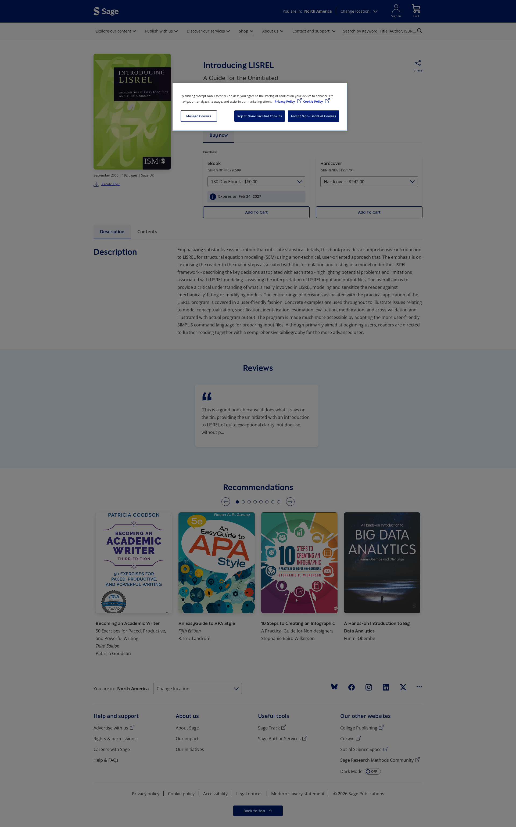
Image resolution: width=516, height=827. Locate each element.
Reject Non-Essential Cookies (259, 116)
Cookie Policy (313, 101)
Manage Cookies (198, 116)
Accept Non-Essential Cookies (313, 116)
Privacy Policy (285, 101)
